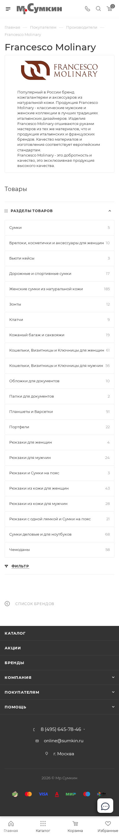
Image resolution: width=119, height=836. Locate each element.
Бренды (14, 662)
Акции (13, 648)
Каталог (15, 633)
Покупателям (22, 692)
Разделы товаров (32, 211)
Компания (18, 677)
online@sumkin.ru (63, 740)
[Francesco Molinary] (59, 70)
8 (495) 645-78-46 (61, 729)
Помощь (15, 707)
